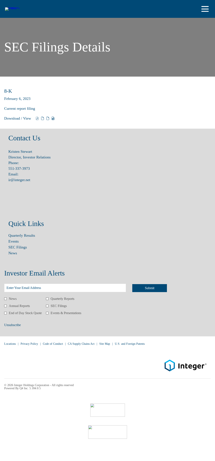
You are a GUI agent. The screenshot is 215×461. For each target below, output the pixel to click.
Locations (10, 344)
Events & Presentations (66, 313)
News (18, 253)
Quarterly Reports (62, 298)
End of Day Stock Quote (25, 313)
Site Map (104, 344)
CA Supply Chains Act (81, 344)
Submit (149, 288)
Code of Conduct (53, 344)
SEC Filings (23, 247)
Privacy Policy (29, 344)
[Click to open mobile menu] (205, 9)
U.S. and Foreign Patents (130, 344)
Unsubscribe (12, 325)
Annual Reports (19, 306)
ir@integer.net (19, 180)
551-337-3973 (19, 168)
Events (19, 241)
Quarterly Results (27, 235)
